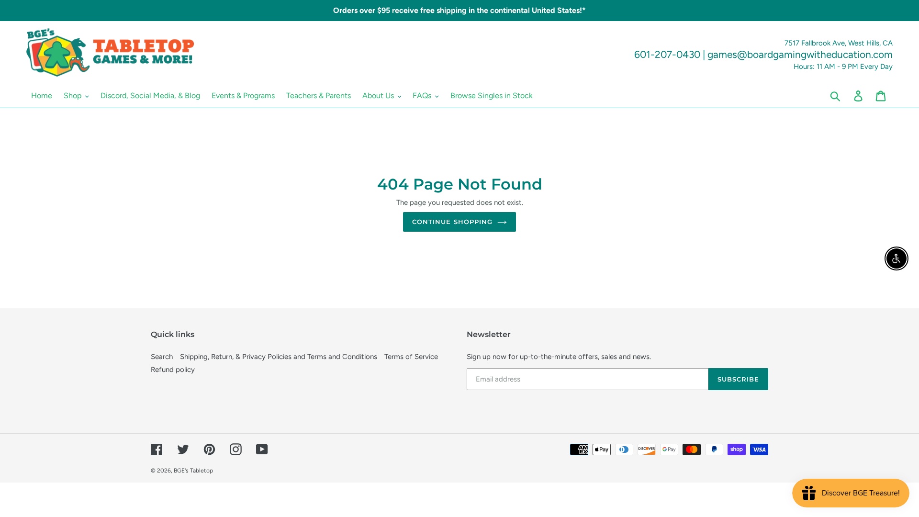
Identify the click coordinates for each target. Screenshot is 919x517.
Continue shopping (452, 221)
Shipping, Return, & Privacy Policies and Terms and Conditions (278, 356)
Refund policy (173, 369)
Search (162, 356)
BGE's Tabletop (193, 470)
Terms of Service (411, 356)
